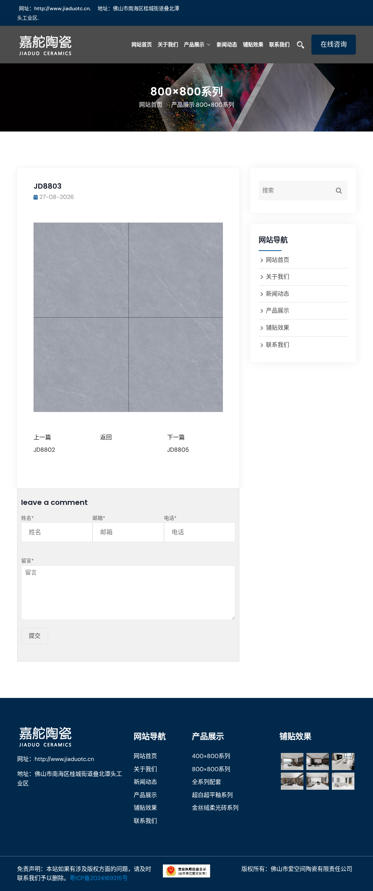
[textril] (55, 44)
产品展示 (194, 44)
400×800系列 (211, 756)
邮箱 (99, 518)
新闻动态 (227, 44)
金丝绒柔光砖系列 (215, 808)
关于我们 (168, 44)
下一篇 (176, 437)
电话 (170, 518)
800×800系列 (211, 769)
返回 (106, 437)
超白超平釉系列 (212, 795)
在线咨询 (334, 44)
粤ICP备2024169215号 (99, 878)
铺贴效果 (253, 44)
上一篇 (42, 437)
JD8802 (44, 450)
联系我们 (279, 44)
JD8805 (178, 450)
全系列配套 (206, 782)
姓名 (27, 518)
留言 (27, 560)
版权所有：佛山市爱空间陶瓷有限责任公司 (297, 869)
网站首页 (141, 44)
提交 (34, 636)
